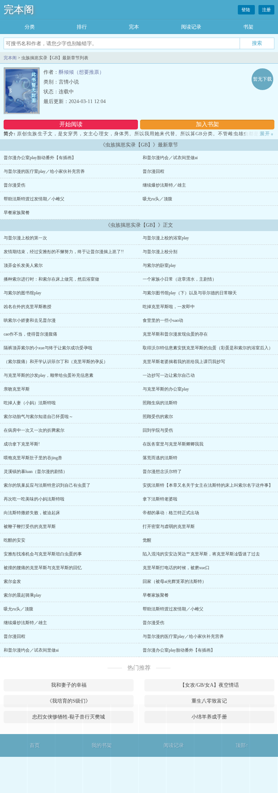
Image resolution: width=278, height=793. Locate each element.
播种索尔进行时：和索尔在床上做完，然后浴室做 (51, 279)
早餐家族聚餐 (17, 212)
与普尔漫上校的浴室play (166, 237)
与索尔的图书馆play (22, 292)
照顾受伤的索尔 (158, 416)
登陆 (246, 9)
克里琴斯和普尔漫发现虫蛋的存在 (175, 334)
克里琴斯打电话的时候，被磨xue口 (176, 567)
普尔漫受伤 (14, 185)
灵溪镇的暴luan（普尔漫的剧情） (35, 471)
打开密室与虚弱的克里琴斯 (169, 526)
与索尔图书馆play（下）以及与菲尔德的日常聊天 (190, 292)
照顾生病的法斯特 (160, 402)
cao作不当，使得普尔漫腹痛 (30, 334)
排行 (82, 27)
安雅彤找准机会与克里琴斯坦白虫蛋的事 (43, 554)
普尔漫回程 (153, 171)
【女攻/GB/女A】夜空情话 (209, 685)
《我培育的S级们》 (68, 701)
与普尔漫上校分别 (160, 251)
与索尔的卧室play (159, 265)
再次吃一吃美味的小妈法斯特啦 (34, 499)
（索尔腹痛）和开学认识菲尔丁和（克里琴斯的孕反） (56, 361)
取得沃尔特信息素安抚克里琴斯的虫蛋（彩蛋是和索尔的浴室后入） (208, 347)
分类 (30, 27)
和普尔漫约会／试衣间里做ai (170, 157)
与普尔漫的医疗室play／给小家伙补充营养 (44, 171)
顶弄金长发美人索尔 (23, 265)
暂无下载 (262, 79)
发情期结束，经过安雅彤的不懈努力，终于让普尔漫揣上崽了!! (64, 251)
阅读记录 (191, 27)
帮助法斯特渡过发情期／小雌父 (34, 198)
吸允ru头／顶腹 (157, 198)
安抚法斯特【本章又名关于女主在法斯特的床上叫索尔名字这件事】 (208, 485)
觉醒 (147, 540)
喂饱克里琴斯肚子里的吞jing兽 (33, 457)
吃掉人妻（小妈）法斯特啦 (30, 402)
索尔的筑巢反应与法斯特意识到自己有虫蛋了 (47, 485)
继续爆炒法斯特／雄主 (164, 185)
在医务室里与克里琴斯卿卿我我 (173, 444)
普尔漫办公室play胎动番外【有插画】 (40, 157)
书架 (248, 27)
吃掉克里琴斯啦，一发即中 (169, 306)
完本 (134, 27)
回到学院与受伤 (158, 430)
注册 (266, 9)
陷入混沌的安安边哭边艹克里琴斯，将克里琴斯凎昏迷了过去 (201, 554)
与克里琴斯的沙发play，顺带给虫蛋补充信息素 (48, 375)
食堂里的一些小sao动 (163, 320)
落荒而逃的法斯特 (160, 457)
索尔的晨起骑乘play (22, 595)
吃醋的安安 (14, 540)
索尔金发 (12, 581)
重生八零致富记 (209, 701)
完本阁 (19, 9)
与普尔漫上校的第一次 (25, 237)
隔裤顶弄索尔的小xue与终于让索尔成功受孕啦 (48, 347)
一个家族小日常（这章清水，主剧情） (179, 279)
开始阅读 (71, 124)
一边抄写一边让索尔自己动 (169, 375)
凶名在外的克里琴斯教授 (27, 306)
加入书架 (207, 124)
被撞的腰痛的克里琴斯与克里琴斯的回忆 (43, 567)
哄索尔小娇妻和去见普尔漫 (30, 320)
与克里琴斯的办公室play (166, 389)
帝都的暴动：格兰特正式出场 (171, 512)
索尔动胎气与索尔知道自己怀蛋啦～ (38, 416)
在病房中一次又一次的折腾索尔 (34, 430)
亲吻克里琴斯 (17, 389)
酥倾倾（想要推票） (81, 72)
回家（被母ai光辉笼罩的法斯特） (174, 581)
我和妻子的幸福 (69, 685)
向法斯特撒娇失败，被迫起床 (32, 512)
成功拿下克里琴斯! (22, 444)
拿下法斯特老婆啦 (160, 499)
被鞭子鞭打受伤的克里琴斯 (30, 526)
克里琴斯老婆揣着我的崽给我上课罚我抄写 (184, 361)
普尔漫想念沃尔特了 (162, 471)
